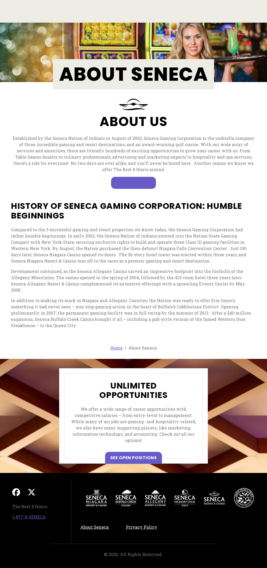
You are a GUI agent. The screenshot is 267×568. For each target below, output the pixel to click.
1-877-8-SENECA (29, 517)
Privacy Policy (145, 527)
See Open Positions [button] (136, 457)
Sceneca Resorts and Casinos (214, 498)
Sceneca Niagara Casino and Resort (96, 498)
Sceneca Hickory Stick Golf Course (184, 498)
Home (116, 348)
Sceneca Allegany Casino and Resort (155, 498)
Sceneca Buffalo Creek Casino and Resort (126, 498)
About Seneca (94, 527)
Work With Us (133, 183)
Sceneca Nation (243, 498)
